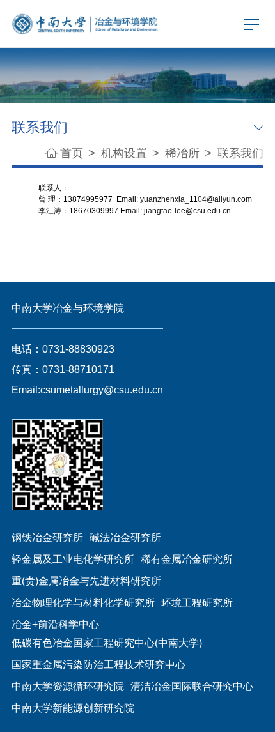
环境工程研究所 (197, 602)
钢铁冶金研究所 (47, 537)
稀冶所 (184, 153)
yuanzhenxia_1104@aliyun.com (196, 199)
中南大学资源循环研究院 (68, 686)
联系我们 (240, 153)
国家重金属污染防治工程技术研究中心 (98, 664)
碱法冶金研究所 (125, 537)
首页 (71, 153)
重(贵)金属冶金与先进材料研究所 (86, 580)
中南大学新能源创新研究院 (73, 707)
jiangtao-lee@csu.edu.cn (187, 210)
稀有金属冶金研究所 (187, 559)
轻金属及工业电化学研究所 (73, 559)
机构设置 (125, 153)
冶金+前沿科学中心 (55, 624)
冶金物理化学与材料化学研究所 (83, 602)
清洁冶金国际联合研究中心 (191, 686)
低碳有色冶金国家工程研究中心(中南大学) (107, 642)
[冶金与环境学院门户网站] (86, 22)
